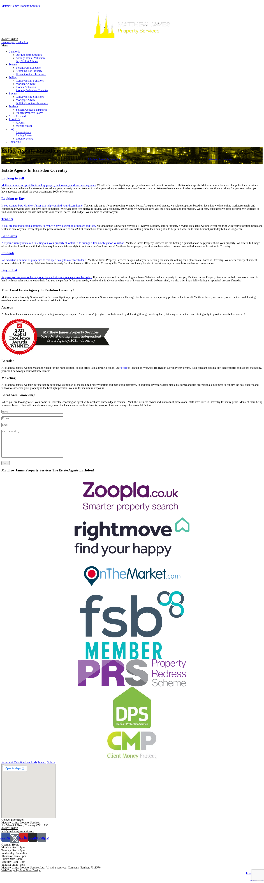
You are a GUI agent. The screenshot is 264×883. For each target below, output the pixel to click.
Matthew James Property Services (20, 5)
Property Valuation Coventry (32, 90)
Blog (11, 128)
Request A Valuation (13, 762)
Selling (13, 77)
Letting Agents (24, 135)
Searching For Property (29, 70)
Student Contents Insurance (31, 109)
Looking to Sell (12, 178)
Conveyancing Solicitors (30, 80)
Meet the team (24, 125)
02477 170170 (9, 39)
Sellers (51, 762)
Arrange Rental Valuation (30, 58)
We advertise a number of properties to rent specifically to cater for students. (44, 260)
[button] (132, 45)
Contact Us (15, 141)
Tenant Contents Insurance (31, 74)
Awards (20, 122)
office (124, 367)
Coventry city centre (220, 159)
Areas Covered (17, 116)
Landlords (14, 51)
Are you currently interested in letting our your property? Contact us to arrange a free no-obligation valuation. (63, 243)
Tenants (13, 64)
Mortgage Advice (26, 83)
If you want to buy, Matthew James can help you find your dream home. (42, 205)
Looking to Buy (13, 198)
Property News (24, 138)
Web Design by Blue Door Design (21, 870)
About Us (14, 119)
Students (13, 106)
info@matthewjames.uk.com (17, 831)
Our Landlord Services (29, 54)
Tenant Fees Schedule (28, 67)
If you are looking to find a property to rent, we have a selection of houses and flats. (48, 225)
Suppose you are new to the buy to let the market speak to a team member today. (46, 277)
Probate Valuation (26, 87)
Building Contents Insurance (32, 103)
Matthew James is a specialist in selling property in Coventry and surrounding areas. (48, 185)
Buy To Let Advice (27, 61)
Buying (13, 93)
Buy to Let (9, 270)
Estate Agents (23, 132)
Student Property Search (29, 112)
